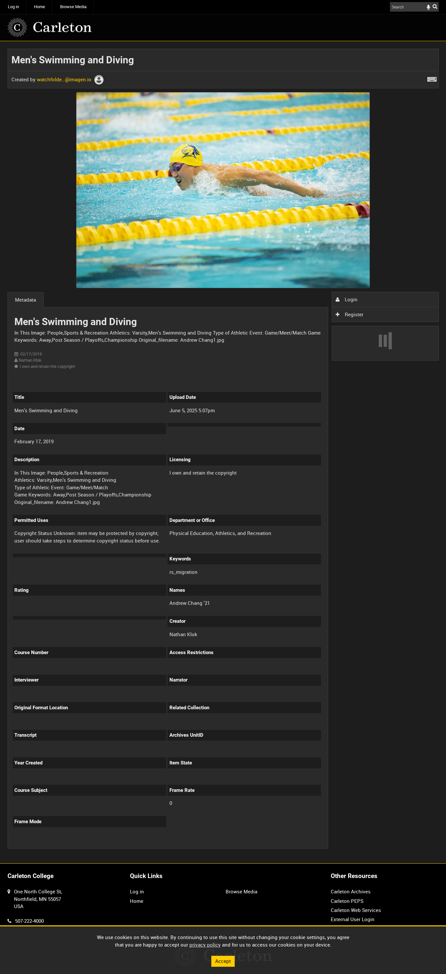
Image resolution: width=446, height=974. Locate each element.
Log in (13, 6)
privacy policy (205, 944)
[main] (223, 452)
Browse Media (73, 6)
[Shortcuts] (432, 78)
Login (350, 299)
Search (435, 6)
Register (353, 314)
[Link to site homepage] (50, 27)
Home (39, 6)
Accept (223, 961)
